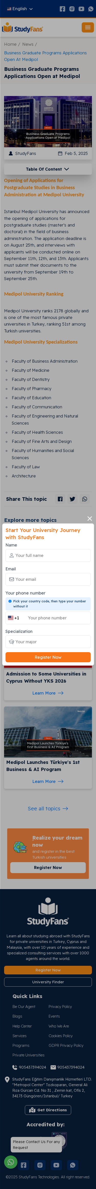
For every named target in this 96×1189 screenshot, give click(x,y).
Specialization (19, 631)
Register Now (48, 657)
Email (10, 568)
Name (11, 545)
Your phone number (25, 593)
